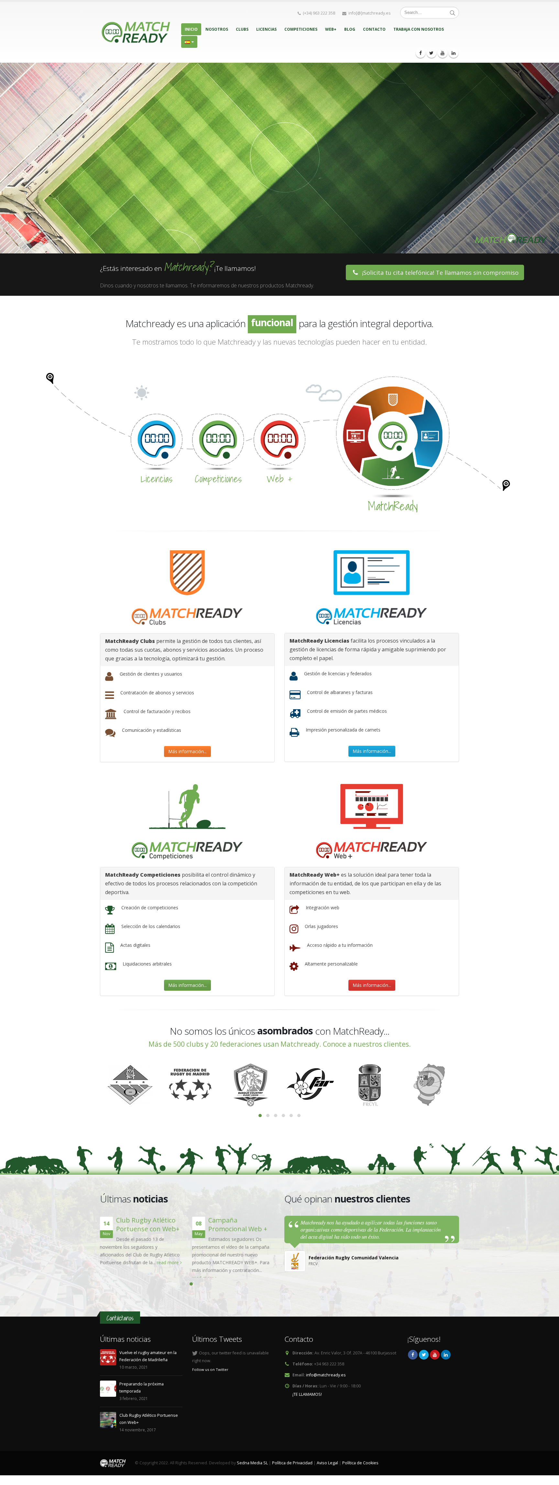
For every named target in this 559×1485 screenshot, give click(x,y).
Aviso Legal (327, 1470)
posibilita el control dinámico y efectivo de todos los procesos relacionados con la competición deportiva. (181, 883)
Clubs (242, 29)
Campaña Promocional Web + (237, 1224)
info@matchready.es (326, 1382)
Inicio (191, 29)
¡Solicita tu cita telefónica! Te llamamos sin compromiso (439, 272)
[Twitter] (431, 53)
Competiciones (300, 29)
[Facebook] (420, 53)
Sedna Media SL (252, 1470)
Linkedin (446, 1362)
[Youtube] (442, 53)
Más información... (187, 751)
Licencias (266, 29)
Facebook (413, 1362)
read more (168, 1262)
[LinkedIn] (453, 53)
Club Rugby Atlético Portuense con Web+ (148, 1224)
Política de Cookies (360, 1470)
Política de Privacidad (292, 1470)
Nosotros (216, 29)
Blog (349, 29)
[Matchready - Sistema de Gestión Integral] (135, 32)
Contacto (374, 29)
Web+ (330, 29)
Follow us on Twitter (210, 1377)
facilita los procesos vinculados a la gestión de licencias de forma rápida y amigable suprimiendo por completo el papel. (368, 649)
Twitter (424, 1362)
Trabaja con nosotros (418, 29)
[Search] (452, 12)
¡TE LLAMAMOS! (307, 1402)
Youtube (435, 1362)
